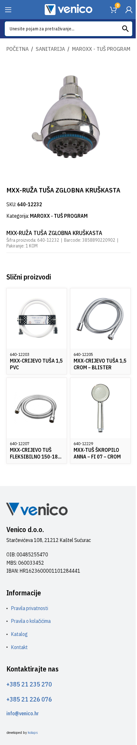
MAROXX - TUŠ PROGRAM (101, 48)
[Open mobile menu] (8, 9)
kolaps (33, 732)
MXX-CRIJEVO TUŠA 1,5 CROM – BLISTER (100, 364)
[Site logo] (68, 9)
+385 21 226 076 (29, 699)
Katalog (19, 634)
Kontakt (19, 647)
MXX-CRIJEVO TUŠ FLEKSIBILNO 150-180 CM (35, 457)
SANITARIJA (50, 48)
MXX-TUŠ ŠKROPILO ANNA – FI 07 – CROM (97, 453)
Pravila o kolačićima (31, 621)
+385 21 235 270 (29, 684)
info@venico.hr (22, 713)
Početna (17, 48)
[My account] (128, 9)
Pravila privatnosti (29, 608)
